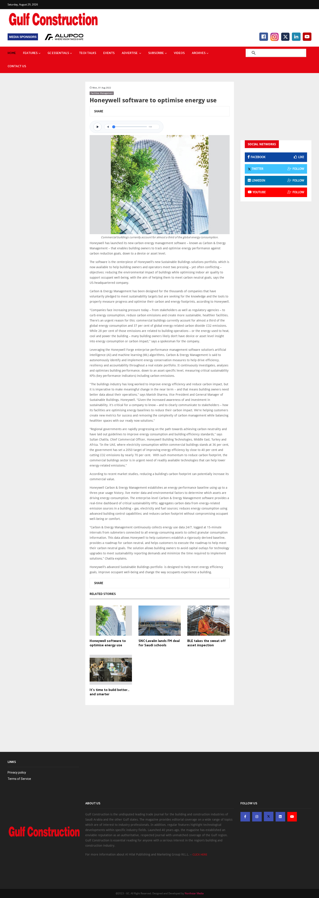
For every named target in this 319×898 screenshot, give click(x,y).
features (30, 53)
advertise (130, 53)
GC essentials (58, 53)
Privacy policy (17, 772)
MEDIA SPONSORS (22, 37)
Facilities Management (102, 93)
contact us (17, 66)
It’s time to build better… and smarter (109, 692)
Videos (179, 53)
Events (109, 53)
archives (199, 53)
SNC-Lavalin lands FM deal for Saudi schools (159, 643)
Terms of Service (19, 778)
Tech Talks (87, 53)
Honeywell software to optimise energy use (108, 643)
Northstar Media (194, 893)
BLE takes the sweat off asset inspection (206, 643)
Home (12, 53)
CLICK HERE (199, 854)
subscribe (156, 53)
